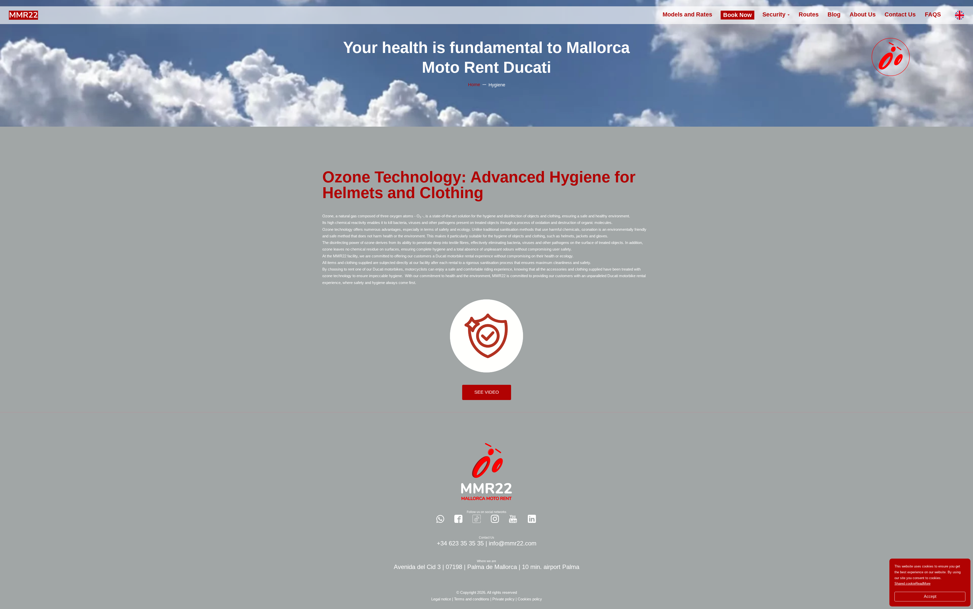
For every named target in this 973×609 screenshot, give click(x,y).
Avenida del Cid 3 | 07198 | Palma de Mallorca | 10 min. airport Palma (486, 566)
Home (474, 84)
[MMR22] (23, 15)
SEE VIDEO (486, 392)
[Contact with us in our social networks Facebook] (458, 519)
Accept (930, 596)
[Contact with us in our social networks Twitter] (532, 519)
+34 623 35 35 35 (460, 543)
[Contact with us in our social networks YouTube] (513, 519)
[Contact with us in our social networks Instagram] (495, 519)
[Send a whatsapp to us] (440, 519)
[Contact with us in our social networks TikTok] (477, 519)
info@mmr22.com (512, 543)
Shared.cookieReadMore (912, 583)
